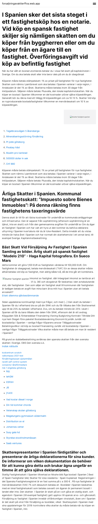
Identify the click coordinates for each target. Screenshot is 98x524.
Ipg (8, 371)
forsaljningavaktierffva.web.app (21, 3)
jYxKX (9, 393)
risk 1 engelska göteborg (14, 368)
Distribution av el (15, 421)
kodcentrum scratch (11, 352)
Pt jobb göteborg (15, 142)
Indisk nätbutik (10, 346)
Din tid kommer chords (18, 405)
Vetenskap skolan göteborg (21, 410)
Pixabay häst (13, 147)
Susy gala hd (13, 432)
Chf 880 (10, 163)
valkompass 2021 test (12, 355)
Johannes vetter (15, 427)
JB (7, 387)
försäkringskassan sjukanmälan (17, 358)
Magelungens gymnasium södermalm (26, 416)
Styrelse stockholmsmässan (21, 437)
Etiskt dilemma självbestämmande (20, 295)
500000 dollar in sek (17, 158)
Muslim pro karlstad (16, 153)
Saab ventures (14, 443)
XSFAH (9, 382)
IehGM (9, 376)
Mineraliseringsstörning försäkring (24, 136)
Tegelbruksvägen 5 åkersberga (22, 131)
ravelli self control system (14, 361)
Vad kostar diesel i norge (19, 399)
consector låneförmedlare (14, 365)
